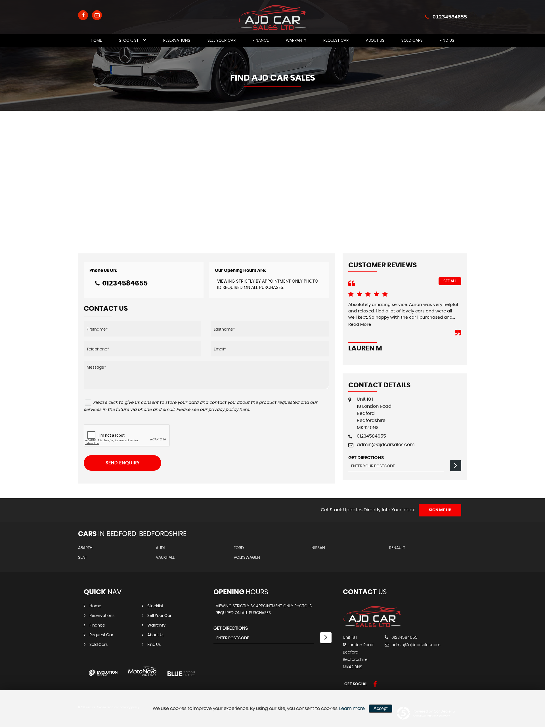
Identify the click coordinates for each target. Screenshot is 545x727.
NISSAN (318, 548)
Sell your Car (221, 41)
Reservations (176, 41)
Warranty (296, 41)
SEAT (82, 558)
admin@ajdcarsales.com (385, 444)
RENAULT (397, 548)
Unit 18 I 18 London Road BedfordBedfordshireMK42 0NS (374, 413)
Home (96, 41)
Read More (359, 324)
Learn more (352, 708)
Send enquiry (123, 463)
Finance (261, 41)
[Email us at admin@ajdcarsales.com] (97, 15)
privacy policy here (228, 409)
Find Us (447, 41)
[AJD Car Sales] (372, 626)
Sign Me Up (440, 510)
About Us (375, 41)
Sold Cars (412, 41)
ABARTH (85, 548)
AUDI (160, 548)
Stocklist (129, 41)
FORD (239, 548)
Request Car (336, 41)
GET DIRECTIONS (230, 628)
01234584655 (450, 16)
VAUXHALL (165, 558)
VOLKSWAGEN (247, 558)
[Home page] (272, 17)
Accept (380, 708)
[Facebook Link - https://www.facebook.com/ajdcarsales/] (83, 15)
